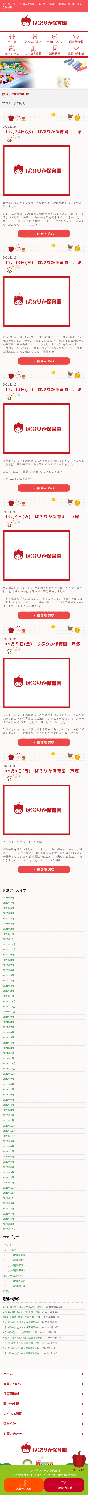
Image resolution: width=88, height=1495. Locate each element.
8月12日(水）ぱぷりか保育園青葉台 (21, 1353)
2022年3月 (8, 1172)
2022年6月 (8, 1156)
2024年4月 (8, 1043)
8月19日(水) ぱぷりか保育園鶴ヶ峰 (21, 1327)
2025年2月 (8, 991)
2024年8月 (8, 1022)
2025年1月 (8, 996)
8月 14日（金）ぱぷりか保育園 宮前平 (23, 1306)
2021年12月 (9, 1188)
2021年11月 (9, 1193)
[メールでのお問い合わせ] (64, 1490)
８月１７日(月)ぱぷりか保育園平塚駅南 (22, 1337)
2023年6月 (8, 1094)
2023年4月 (8, 1105)
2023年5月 (8, 1100)
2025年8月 (8, 960)
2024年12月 (9, 1001)
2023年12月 (9, 1063)
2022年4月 (8, 1167)
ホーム (8, 1374)
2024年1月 (8, 1058)
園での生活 (11, 1404)
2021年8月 (8, 1208)
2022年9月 (8, 1141)
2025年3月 (8, 985)
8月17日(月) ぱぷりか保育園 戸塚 (21, 1343)
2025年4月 (8, 980)
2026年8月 (8, 897)
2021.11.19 (9, 257)
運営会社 (9, 1424)
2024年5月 (8, 1037)
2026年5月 (8, 913)
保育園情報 (11, 1394)
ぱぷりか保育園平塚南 (14, 1270)
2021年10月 (9, 1198)
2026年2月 (8, 929)
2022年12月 (9, 1125)
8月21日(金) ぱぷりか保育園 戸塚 (21, 1312)
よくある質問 (12, 1413)
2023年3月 (8, 1110)
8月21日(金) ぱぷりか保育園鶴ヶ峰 (21, 1322)
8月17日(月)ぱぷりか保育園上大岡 (20, 1332)
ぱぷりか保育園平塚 (13, 1265)
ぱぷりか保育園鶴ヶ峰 (14, 1286)
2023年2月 (8, 1115)
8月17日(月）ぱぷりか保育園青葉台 (21, 1348)
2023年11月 (9, 1068)
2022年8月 (8, 1146)
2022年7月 (8, 1151)
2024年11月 (9, 1006)
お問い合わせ (12, 1433)
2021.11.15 (9, 384)
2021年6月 (8, 1219)
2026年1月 (8, 934)
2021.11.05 (9, 638)
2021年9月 (8, 1203)
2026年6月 (8, 908)
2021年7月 (8, 1214)
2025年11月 (9, 944)
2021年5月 (8, 1224)
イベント (7, 1244)
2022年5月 (8, 1162)
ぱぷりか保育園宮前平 (14, 1260)
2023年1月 (8, 1120)
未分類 (6, 1291)
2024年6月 (8, 1032)
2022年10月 (9, 1136)
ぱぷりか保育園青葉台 (14, 1281)
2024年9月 (8, 1017)
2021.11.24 (9, 126)
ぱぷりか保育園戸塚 (13, 1276)
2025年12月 (9, 939)
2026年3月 (8, 923)
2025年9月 (8, 954)
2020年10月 (9, 1229)
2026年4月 (8, 918)
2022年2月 (8, 1177)
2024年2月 (8, 1053)
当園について (12, 1384)
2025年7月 (8, 965)
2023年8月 (8, 1084)
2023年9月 (8, 1079)
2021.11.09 (9, 511)
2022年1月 (8, 1182)
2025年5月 (8, 975)
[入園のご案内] (24, 1490)
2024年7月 (8, 1027)
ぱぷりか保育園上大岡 (14, 1255)
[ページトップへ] (79, 1470)
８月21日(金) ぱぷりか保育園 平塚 (22, 1317)
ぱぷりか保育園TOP (15, 94)
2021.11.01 (9, 766)
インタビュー (9, 1250)
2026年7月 (8, 903)
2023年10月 (9, 1074)
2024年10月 (9, 1011)
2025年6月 (8, 970)
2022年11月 (9, 1131)
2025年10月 (9, 949)
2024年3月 (8, 1048)
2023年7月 (8, 1089)
